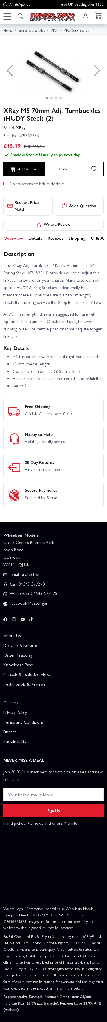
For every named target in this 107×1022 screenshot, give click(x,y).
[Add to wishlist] (94, 169)
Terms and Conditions (23, 722)
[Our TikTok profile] (31, 618)
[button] (7, 16)
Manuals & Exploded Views (27, 674)
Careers (10, 702)
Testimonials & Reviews (24, 684)
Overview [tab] (13, 238)
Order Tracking (17, 655)
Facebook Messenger (28, 603)
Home (8, 30)
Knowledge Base (18, 664)
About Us (12, 635)
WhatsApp (19, 4)
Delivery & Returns (20, 645)
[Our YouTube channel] (23, 618)
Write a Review (57, 224)
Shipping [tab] (77, 238)
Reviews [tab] (55, 238)
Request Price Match (27, 205)
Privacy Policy (15, 712)
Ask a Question (82, 205)
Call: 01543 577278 (27, 584)
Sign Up (53, 810)
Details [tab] (35, 238)
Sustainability (15, 741)
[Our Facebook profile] (5, 618)
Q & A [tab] (97, 238)
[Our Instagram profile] (14, 618)
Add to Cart (28, 169)
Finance (10, 731)
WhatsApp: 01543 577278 (33, 593)
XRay (21, 127)
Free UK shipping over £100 (82, 4)
